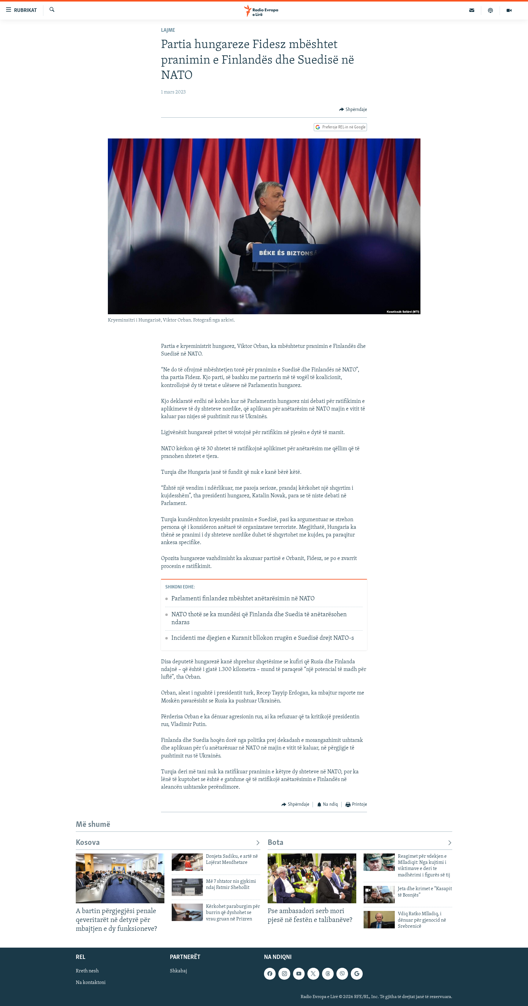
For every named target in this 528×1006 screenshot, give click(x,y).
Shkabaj (178, 971)
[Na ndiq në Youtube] (299, 973)
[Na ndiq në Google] (356, 973)
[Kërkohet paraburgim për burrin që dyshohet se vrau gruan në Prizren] (187, 912)
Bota (276, 843)
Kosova (88, 843)
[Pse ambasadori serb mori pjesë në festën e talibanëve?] (312, 878)
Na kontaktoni (91, 982)
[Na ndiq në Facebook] (270, 973)
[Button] (353, 110)
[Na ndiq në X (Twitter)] (313, 973)
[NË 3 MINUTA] (472, 10)
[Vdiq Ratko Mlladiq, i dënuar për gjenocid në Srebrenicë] (379, 919)
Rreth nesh (87, 971)
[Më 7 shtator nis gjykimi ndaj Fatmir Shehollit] (187, 887)
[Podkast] (490, 10)
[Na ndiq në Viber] (342, 973)
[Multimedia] (509, 10)
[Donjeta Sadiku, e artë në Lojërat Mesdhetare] (187, 862)
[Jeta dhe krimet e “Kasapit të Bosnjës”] (379, 894)
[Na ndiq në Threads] (328, 973)
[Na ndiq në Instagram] (284, 973)
